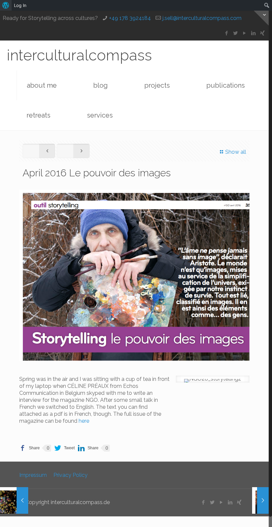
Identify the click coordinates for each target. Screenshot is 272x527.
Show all (235, 152)
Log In (20, 5)
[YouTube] (244, 33)
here (85, 421)
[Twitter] (235, 33)
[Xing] (262, 33)
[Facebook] (226, 33)
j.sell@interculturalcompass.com (202, 18)
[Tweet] (64, 448)
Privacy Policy (70, 475)
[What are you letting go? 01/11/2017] (14, 500)
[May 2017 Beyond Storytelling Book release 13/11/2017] (254, 500)
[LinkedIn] (253, 33)
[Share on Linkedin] (88, 448)
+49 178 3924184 (130, 18)
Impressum (33, 475)
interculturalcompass (79, 55)
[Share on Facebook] (29, 448)
